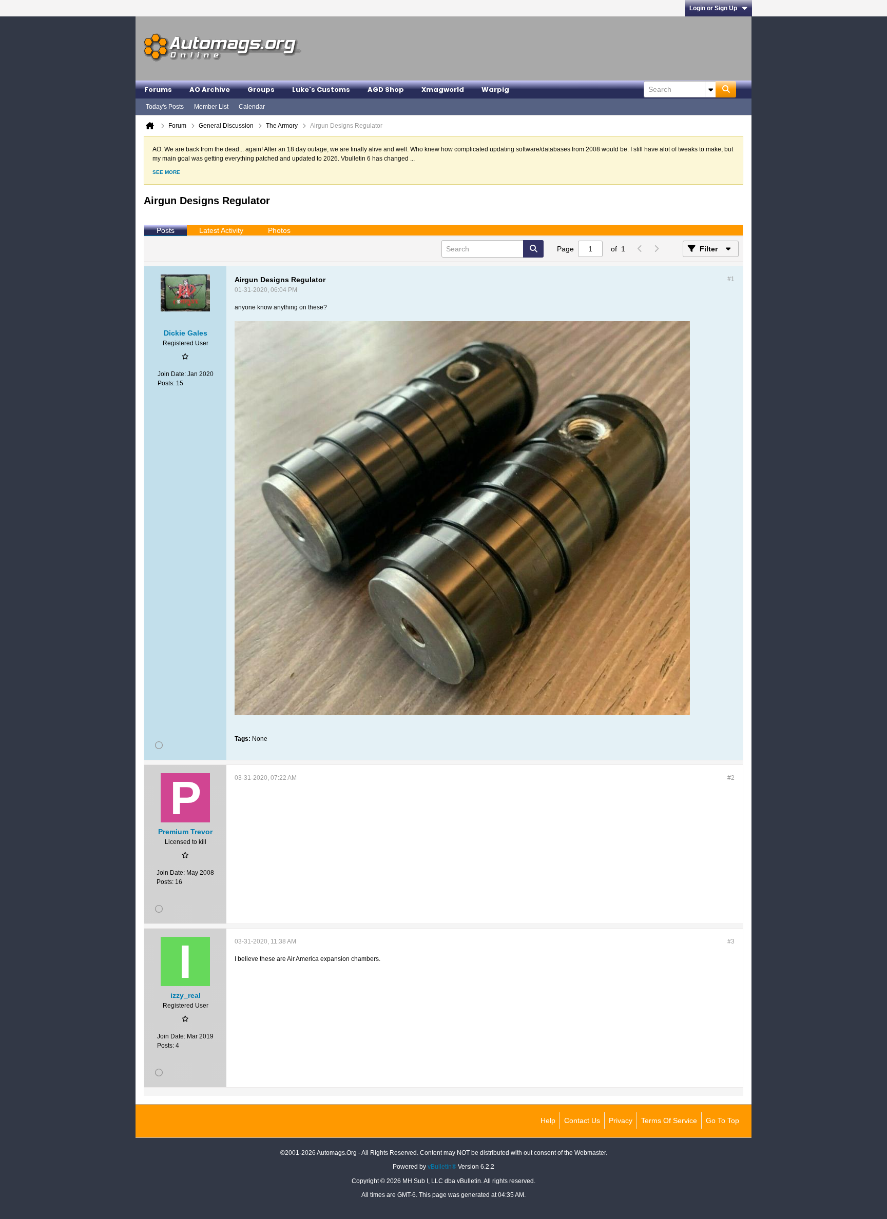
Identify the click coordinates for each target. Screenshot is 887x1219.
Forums (158, 89)
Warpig (495, 89)
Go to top (722, 1120)
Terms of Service (669, 1120)
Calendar (252, 106)
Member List (211, 106)
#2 (731, 777)
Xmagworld (442, 89)
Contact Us (582, 1120)
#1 (731, 279)
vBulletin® (442, 1166)
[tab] (165, 231)
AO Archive (209, 89)
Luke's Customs (321, 89)
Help (548, 1120)
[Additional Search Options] (710, 89)
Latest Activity (221, 230)
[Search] (726, 89)
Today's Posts (165, 106)
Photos (279, 230)
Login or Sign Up (713, 8)
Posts (166, 230)
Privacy (620, 1120)
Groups (261, 89)
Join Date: (172, 374)
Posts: (166, 383)
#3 (731, 941)
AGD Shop (386, 89)
